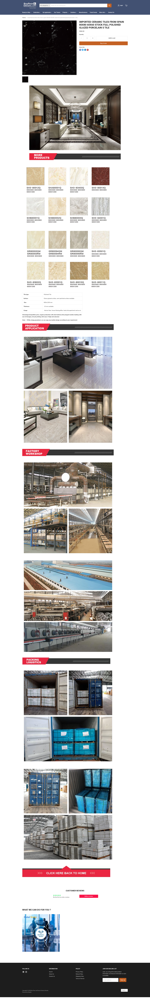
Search (51, 972)
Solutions (73, 12)
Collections (36, 12)
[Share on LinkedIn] (85, 50)
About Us (51, 974)
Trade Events (93, 12)
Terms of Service (80, 978)
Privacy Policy (79, 972)
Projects (65, 12)
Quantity (81, 34)
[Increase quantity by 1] (93, 38)
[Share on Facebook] (80, 50)
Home (24, 17)
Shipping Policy (80, 976)
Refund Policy (79, 974)
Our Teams (57, 12)
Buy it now (103, 43)
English (123, 990)
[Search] (109, 5)
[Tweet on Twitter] (83, 50)
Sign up (122, 980)
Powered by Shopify (26, 992)
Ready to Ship (26, 12)
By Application (47, 12)
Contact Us (111, 12)
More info (102, 12)
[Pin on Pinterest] (88, 50)
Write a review (88, 896)
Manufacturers (83, 12)
